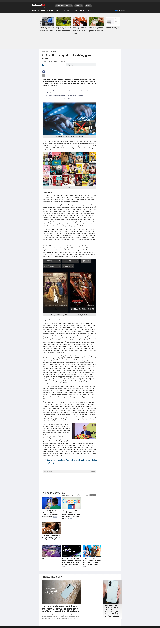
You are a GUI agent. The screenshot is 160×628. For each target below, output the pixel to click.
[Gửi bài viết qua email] (43, 65)
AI (38, 11)
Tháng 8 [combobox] (79, 495)
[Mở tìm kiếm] (127, 6)
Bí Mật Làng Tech (121, 10)
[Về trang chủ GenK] (38, 6)
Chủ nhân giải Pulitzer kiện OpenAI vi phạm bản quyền (58, 98)
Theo (69, 471)
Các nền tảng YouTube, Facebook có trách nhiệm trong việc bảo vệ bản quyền (72, 461)
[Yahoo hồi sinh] (51, 551)
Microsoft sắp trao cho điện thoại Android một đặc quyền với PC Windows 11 (47, 29)
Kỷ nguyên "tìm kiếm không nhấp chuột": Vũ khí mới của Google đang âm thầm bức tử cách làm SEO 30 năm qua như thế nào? (71, 514)
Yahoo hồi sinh (46, 559)
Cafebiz (52, 1)
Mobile (34, 11)
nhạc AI (89, 5)
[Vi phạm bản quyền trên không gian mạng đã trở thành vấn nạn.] (69, 169)
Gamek (41, 1)
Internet (50, 11)
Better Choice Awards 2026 (64, 5)
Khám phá (58, 11)
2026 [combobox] (86, 495)
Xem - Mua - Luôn (68, 11)
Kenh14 (46, 1)
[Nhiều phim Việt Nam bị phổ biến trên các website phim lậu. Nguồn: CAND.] (69, 286)
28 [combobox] (72, 495)
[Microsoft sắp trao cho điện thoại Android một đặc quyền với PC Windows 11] (47, 21)
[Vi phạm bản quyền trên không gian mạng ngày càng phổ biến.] (69, 118)
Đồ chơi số (91, 11)
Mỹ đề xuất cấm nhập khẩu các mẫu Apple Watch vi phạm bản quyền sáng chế (64, 95)
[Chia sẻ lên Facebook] (43, 71)
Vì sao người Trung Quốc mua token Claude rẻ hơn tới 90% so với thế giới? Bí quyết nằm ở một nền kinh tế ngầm (80, 30)
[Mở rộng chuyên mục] (127, 11)
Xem (93, 495)
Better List (79, 5)
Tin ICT (43, 11)
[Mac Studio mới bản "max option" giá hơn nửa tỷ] (113, 21)
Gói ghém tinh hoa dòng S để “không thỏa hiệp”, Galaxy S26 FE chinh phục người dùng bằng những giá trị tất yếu (60, 609)
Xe (76, 11)
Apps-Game (82, 11)
